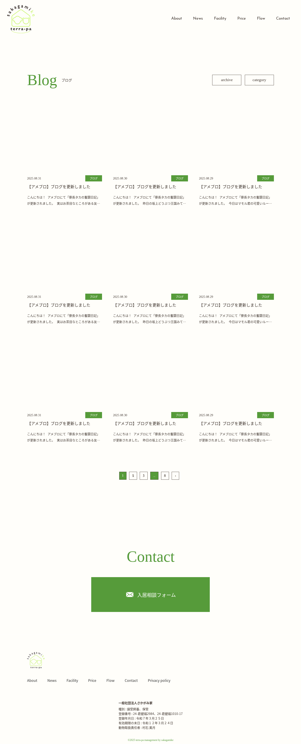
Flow (261, 19)
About (176, 19)
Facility (220, 19)
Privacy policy (159, 680)
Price (241, 19)
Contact (283, 19)
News (198, 19)
